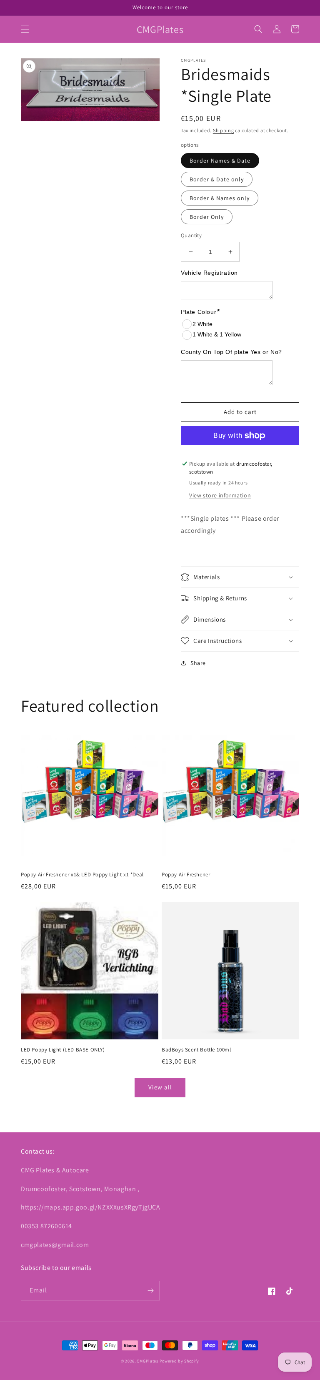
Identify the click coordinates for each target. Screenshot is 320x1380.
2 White (202, 324)
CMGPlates (147, 1361)
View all (160, 1087)
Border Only (207, 217)
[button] (25, 29)
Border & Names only (220, 198)
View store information (220, 495)
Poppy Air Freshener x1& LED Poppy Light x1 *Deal (82, 874)
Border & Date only (217, 179)
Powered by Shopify (180, 1361)
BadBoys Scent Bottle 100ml (196, 1049)
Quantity (191, 235)
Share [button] (198, 663)
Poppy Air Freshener (186, 874)
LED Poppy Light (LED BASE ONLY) (63, 1049)
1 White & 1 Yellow (216, 334)
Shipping (223, 130)
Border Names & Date (220, 160)
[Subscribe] (150, 1290)
